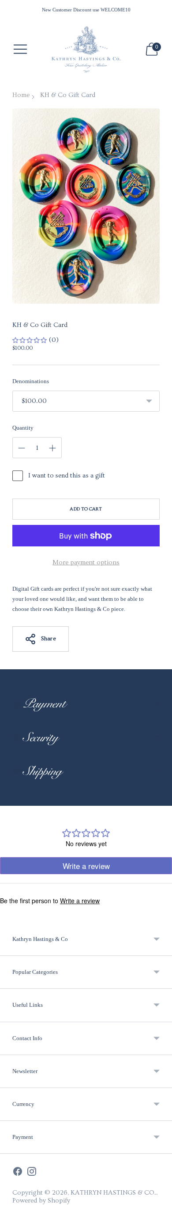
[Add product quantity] (21, 448)
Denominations (30, 381)
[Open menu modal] (20, 49)
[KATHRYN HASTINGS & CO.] (86, 49)
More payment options (86, 562)
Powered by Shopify (41, 1200)
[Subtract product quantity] (52, 448)
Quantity (23, 427)
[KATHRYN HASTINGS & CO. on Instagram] (31, 1172)
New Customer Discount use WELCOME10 (86, 9)
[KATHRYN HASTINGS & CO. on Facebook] (17, 1172)
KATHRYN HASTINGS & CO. (113, 1192)
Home (21, 95)
